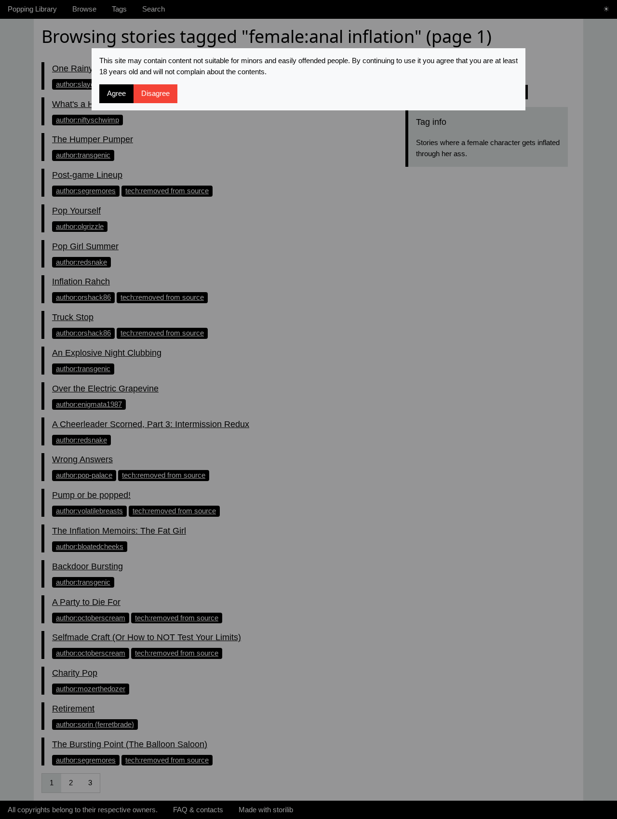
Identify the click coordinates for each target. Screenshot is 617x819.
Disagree (155, 93)
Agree (116, 93)
